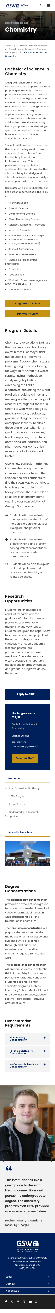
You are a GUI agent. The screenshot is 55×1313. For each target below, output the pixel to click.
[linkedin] (24, 1302)
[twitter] (12, 1302)
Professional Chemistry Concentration (24, 1065)
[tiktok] (36, 1302)
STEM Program (17, 796)
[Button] (41, 5)
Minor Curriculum (27, 313)
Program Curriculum (27, 303)
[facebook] (6, 1302)
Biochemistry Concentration (18, 1038)
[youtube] (30, 1302)
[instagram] (18, 1302)
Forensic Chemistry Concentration (21, 1052)
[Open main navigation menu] (48, 5)
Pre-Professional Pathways (24, 788)
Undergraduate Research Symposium (22, 814)
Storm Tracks (17, 804)
